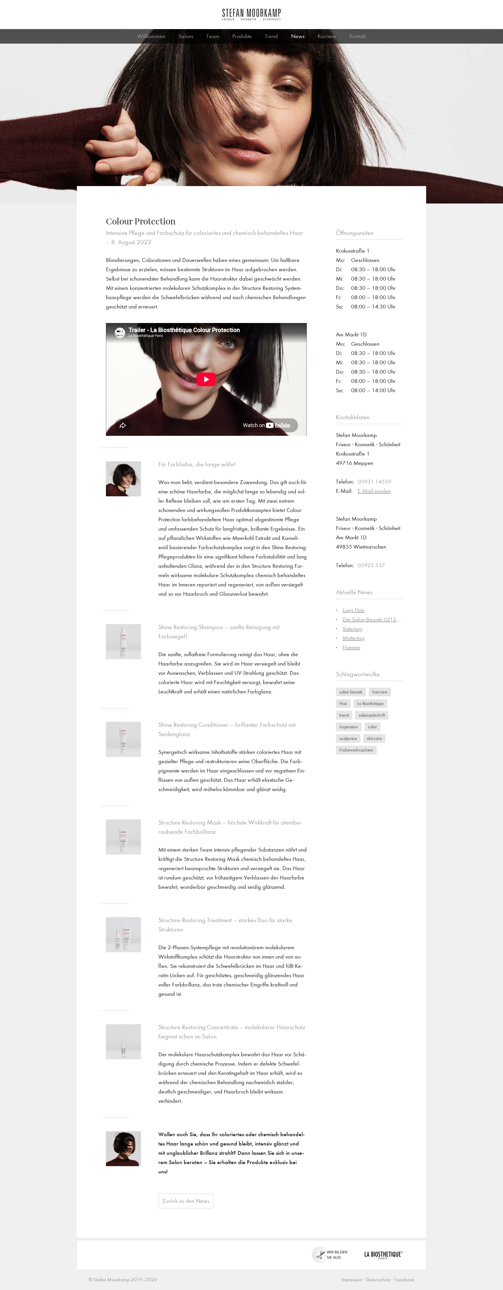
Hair (343, 703)
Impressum (351, 1280)
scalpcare (348, 738)
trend (344, 715)
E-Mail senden (374, 491)
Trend (271, 36)
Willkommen (151, 36)
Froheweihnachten (356, 750)
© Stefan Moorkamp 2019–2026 (122, 1280)
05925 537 (371, 565)
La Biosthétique (370, 703)
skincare (374, 738)
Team (212, 36)
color (372, 726)
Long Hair (354, 610)
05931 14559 (374, 481)
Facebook (404, 1280)
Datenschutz (378, 1280)
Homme (351, 647)
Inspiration (348, 726)
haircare (379, 692)
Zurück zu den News (185, 1201)
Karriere (327, 36)
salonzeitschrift (372, 715)
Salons (185, 36)
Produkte (242, 36)
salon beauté (350, 692)
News (297, 36)
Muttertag (354, 638)
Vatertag (352, 628)
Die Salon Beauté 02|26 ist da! (379, 619)
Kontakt (357, 36)
